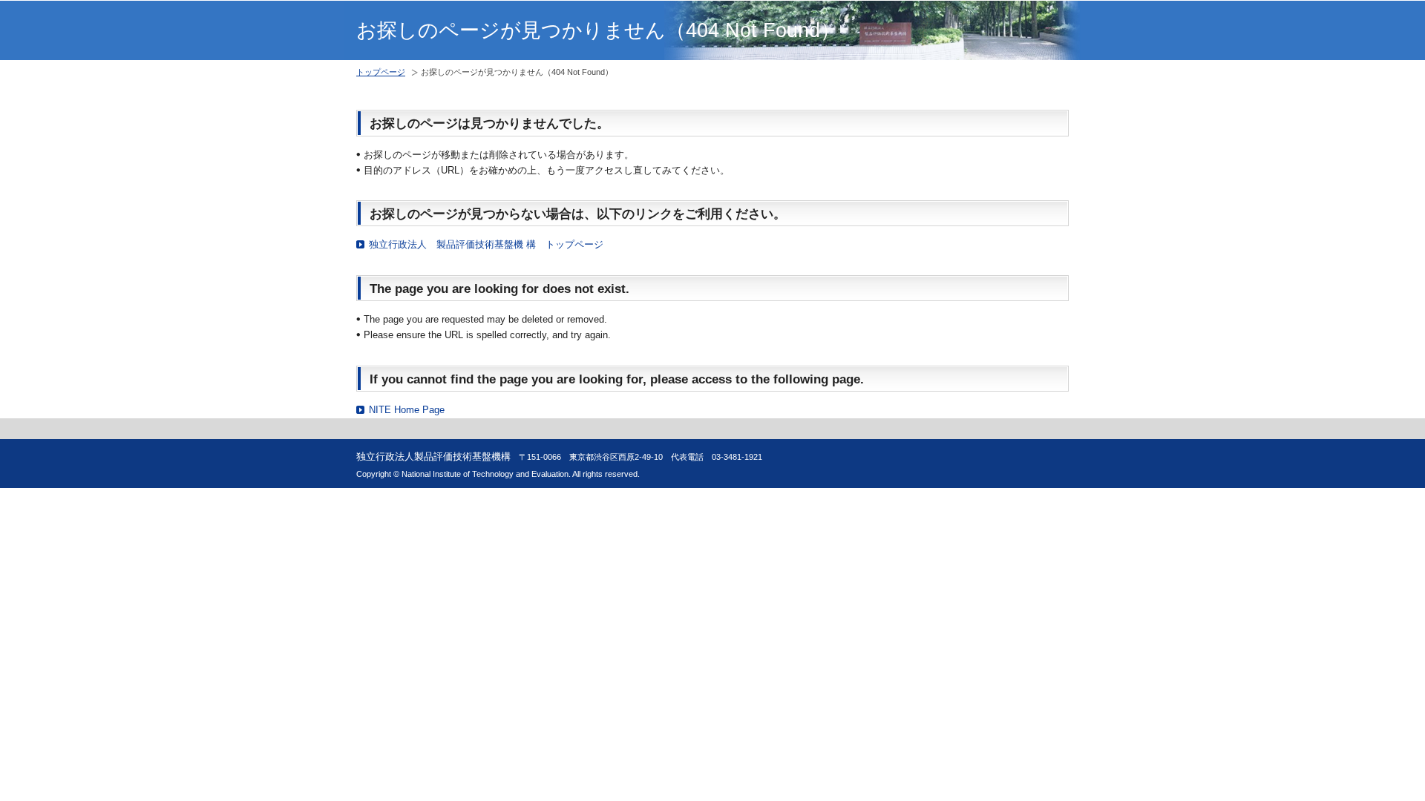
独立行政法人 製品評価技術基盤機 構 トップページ (486, 244)
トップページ (380, 71)
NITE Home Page (407, 409)
